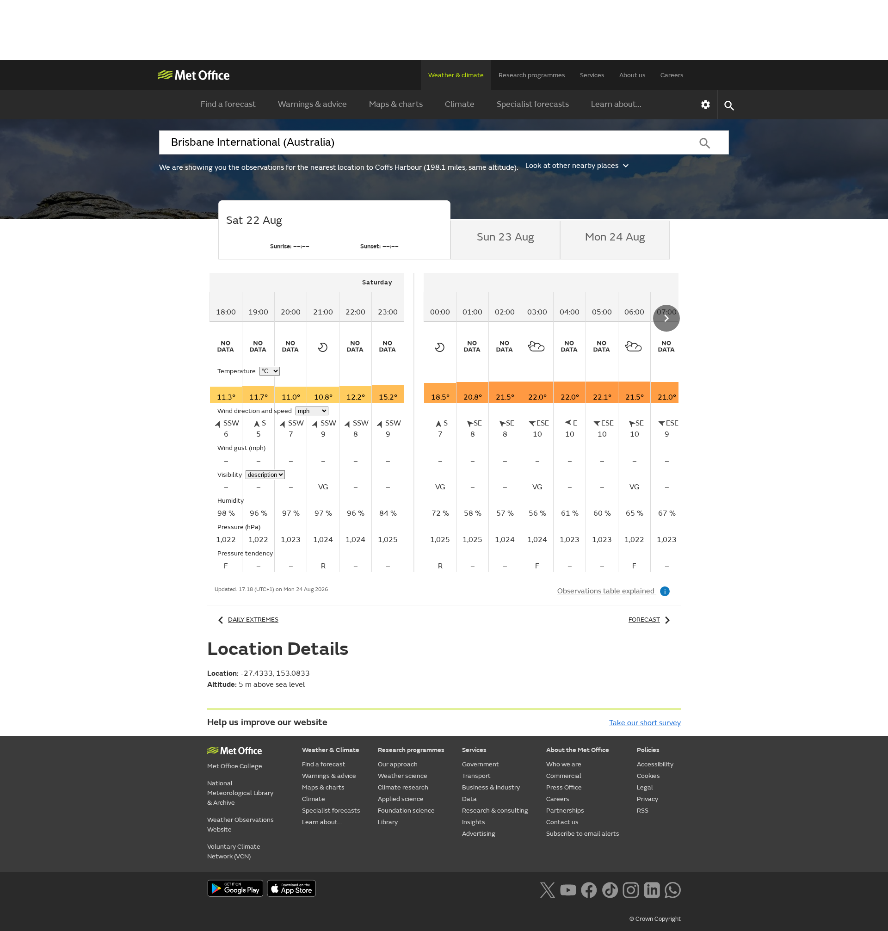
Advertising (478, 834)
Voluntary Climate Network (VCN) (233, 851)
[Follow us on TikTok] (610, 889)
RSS (642, 810)
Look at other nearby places (571, 165)
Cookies (648, 776)
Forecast (644, 619)
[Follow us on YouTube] (568, 889)
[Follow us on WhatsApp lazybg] (673, 889)
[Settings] (705, 104)
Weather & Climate (330, 750)
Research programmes (532, 75)
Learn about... (616, 104)
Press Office (564, 787)
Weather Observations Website (240, 824)
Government (480, 764)
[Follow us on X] (547, 889)
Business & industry (491, 787)
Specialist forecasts (533, 104)
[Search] (704, 142)
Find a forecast (228, 104)
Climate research (403, 787)
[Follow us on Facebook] (589, 889)
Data (469, 799)
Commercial (563, 776)
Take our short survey (645, 723)
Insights (473, 822)
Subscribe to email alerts (582, 834)
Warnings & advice (312, 104)
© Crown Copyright (655, 919)
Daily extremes (253, 619)
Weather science (402, 776)
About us (632, 75)
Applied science (401, 799)
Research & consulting (495, 810)
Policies (648, 750)
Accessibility (655, 764)
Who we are (563, 764)
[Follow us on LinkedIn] (652, 889)
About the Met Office (577, 750)
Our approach (398, 764)
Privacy (647, 799)
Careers (672, 75)
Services (592, 75)
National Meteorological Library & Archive (240, 793)
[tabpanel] (312, 422)
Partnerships (565, 810)
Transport (476, 776)
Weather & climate (456, 75)
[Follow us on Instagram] (631, 889)
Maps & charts (396, 104)
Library (388, 822)
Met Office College (234, 766)
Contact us (562, 822)
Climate (460, 104)
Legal (645, 787)
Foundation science (406, 810)
